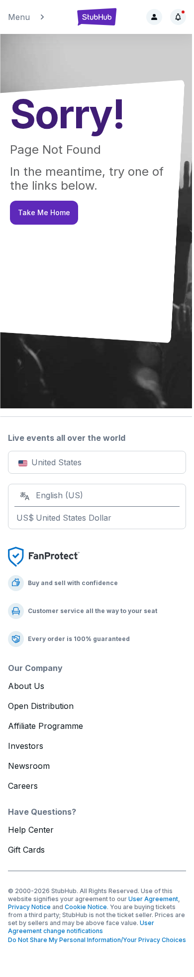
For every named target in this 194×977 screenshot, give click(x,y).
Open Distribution (41, 706)
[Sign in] (154, 17)
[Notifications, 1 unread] (178, 17)
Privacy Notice (29, 907)
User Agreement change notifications (81, 927)
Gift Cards (26, 850)
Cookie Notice (86, 907)
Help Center (31, 830)
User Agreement (153, 899)
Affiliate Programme (45, 726)
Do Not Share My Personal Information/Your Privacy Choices (97, 940)
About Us (26, 686)
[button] (37, 17)
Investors (25, 746)
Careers (23, 786)
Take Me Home (44, 212)
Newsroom (29, 766)
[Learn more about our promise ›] (44, 556)
